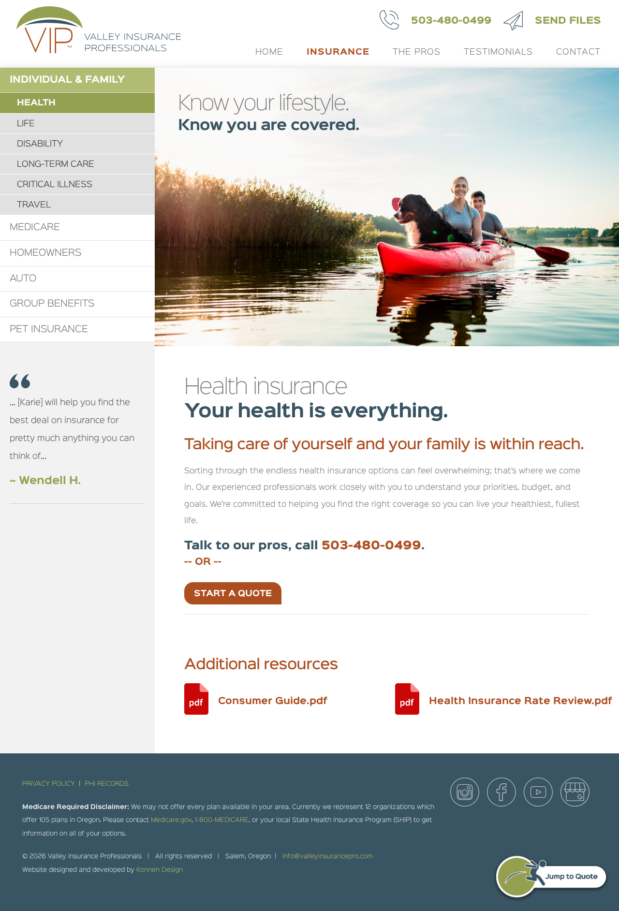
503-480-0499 (451, 20)
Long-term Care (55, 164)
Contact (578, 52)
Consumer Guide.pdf (272, 701)
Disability (40, 144)
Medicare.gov (171, 820)
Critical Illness (54, 185)
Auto (23, 278)
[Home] (95, 34)
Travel (34, 205)
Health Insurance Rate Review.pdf (520, 701)
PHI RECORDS (107, 784)
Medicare (35, 227)
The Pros (417, 52)
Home (269, 52)
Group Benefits (52, 303)
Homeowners (45, 253)
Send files (568, 20)
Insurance (338, 52)
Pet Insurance (49, 329)
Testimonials (498, 52)
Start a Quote (233, 594)
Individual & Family (67, 79)
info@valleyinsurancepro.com (327, 856)
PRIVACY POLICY (48, 784)
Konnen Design (159, 870)
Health (36, 103)
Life (26, 124)
